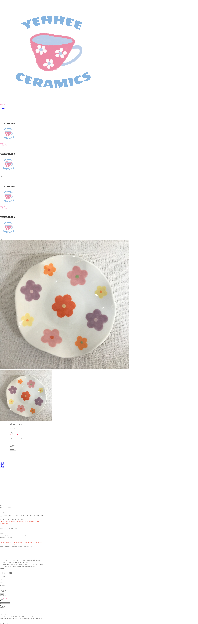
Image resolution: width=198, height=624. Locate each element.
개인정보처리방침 (3, 613)
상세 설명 (2, 463)
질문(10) (2, 466)
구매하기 (2, 568)
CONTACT (4, 109)
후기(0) (1, 465)
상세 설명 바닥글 (3, 464)
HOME (3, 107)
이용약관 (2, 612)
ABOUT (4, 119)
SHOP (3, 108)
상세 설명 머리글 (3, 462)
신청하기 (2, 607)
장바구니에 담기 (3, 595)
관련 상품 (2, 467)
